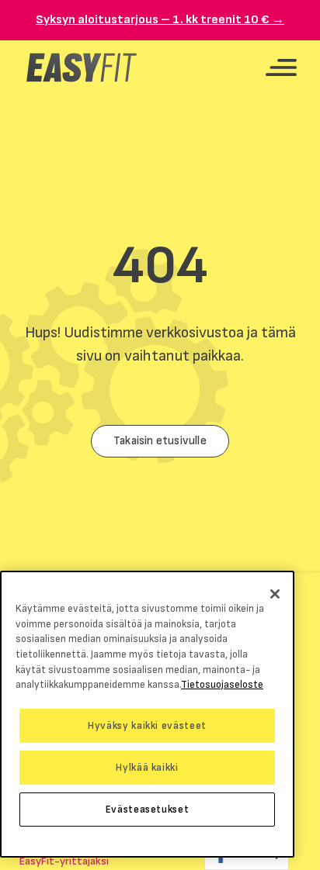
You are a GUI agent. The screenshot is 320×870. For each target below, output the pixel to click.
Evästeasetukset (148, 809)
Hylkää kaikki (147, 767)
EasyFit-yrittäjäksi (64, 861)
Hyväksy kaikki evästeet (147, 726)
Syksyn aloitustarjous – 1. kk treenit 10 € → (160, 19)
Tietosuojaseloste (222, 684)
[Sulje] (275, 594)
